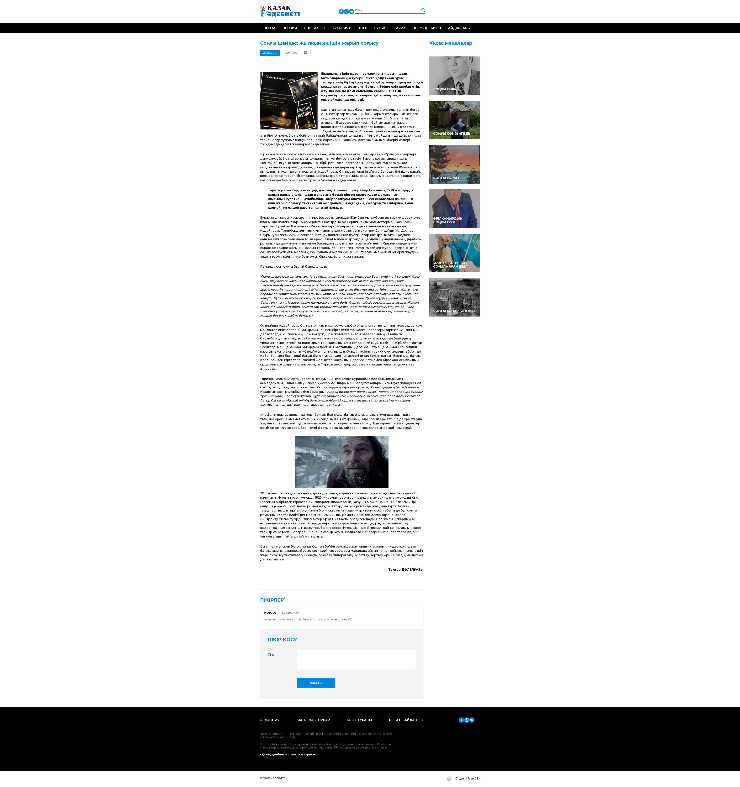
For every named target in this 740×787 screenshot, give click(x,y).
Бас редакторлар (313, 720)
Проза (269, 28)
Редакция (270, 720)
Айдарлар (457, 28)
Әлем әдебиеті (426, 28)
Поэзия (289, 28)
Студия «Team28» (467, 778)
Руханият (341, 28)
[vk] (351, 11)
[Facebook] (341, 11)
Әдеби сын (314, 28)
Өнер (362, 28)
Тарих (399, 28)
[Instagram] (346, 11)
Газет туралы (359, 720)
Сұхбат (380, 28)
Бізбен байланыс (406, 720)
